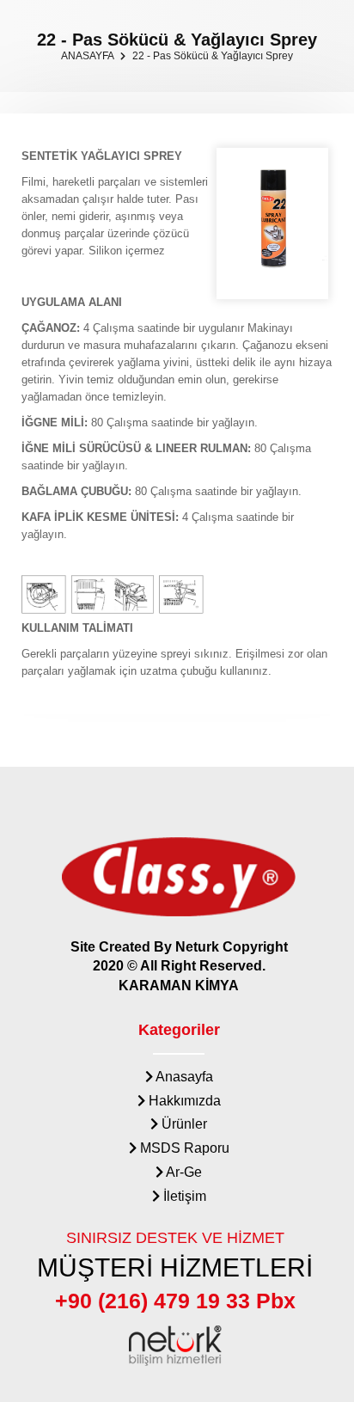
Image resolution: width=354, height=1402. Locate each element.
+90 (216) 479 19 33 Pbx (175, 1301)
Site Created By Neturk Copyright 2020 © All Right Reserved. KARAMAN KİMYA (179, 967)
